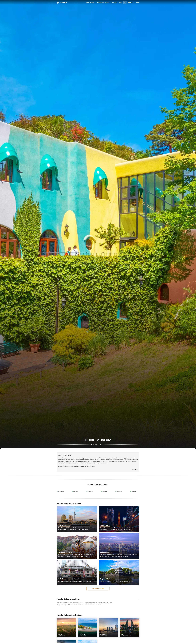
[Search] (124, 2)
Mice (120, 2)
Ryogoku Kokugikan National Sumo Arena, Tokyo (70, 605)
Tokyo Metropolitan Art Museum (93, 602)
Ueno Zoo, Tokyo (107, 602)
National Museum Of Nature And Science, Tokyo (70, 602)
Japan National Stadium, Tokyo (93, 605)
